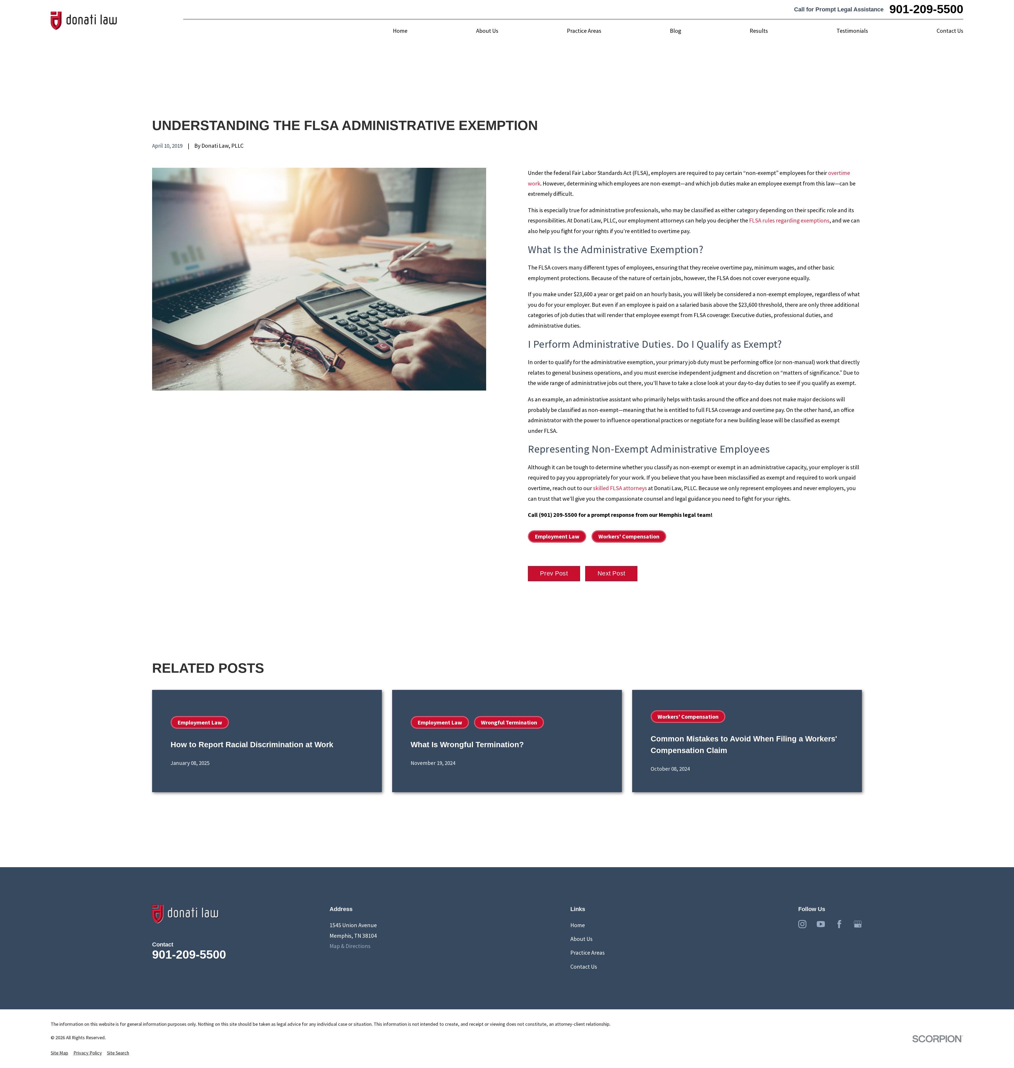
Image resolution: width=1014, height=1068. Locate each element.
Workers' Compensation (628, 536)
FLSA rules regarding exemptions (789, 220)
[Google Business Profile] (858, 924)
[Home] (84, 21)
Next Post (611, 573)
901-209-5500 (926, 9)
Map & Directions (350, 946)
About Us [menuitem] (487, 30)
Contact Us (583, 966)
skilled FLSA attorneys (620, 488)
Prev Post (554, 573)
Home (577, 925)
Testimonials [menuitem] (852, 30)
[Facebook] (839, 924)
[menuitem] (59, 1053)
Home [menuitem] (400, 30)
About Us (581, 938)
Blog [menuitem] (675, 30)
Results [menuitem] (759, 30)
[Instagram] (802, 924)
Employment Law (557, 536)
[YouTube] (821, 924)
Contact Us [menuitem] (950, 30)
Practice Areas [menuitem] (584, 30)
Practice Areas (587, 952)
